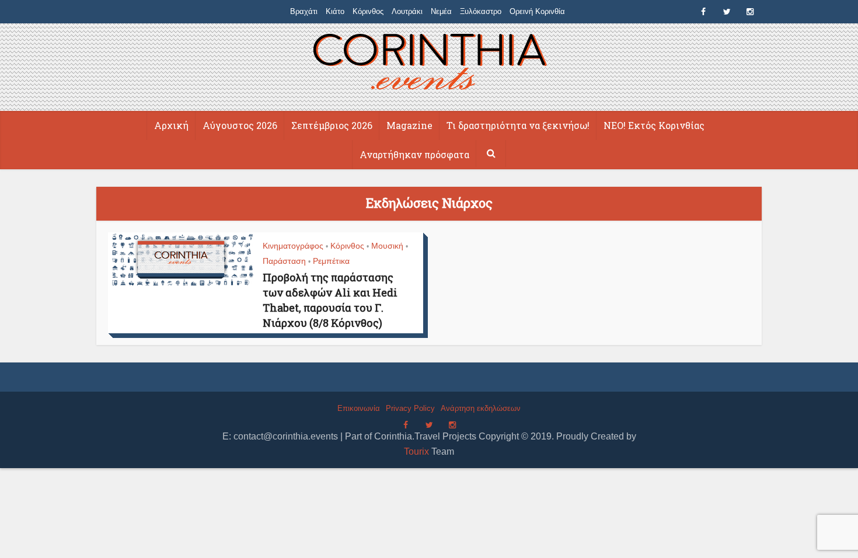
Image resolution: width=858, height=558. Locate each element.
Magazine (409, 125)
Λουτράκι (407, 11)
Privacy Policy (410, 408)
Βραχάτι (304, 11)
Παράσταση (284, 261)
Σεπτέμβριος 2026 (331, 125)
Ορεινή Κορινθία (537, 11)
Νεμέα (441, 11)
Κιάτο (335, 11)
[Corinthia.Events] (429, 63)
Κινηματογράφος (293, 245)
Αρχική (171, 125)
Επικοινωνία (358, 408)
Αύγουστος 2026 (240, 125)
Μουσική (387, 245)
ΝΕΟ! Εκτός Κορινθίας (654, 125)
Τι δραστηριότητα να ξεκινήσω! (518, 125)
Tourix (416, 451)
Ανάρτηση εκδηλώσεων (481, 408)
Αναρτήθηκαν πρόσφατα (414, 154)
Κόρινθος (368, 11)
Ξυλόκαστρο (480, 11)
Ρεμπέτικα (331, 261)
